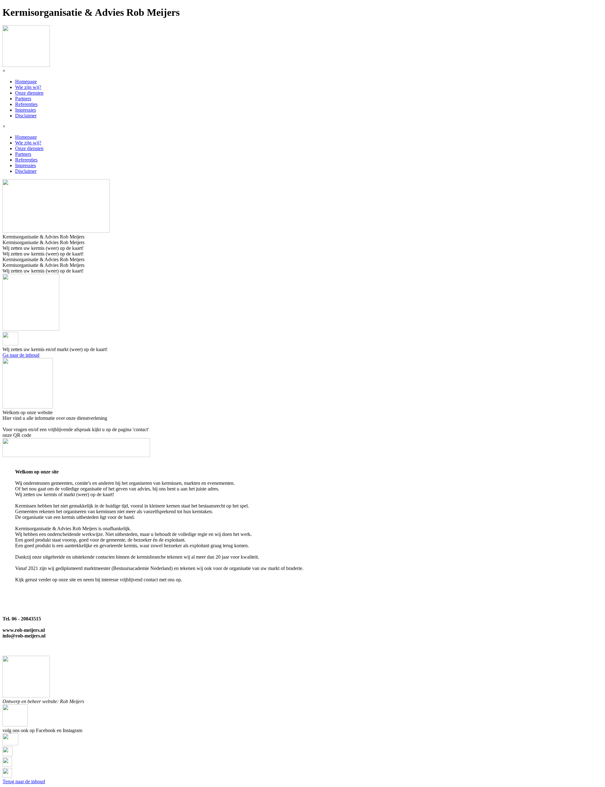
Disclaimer (26, 115)
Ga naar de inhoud (21, 355)
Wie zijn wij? (28, 87)
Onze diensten (29, 93)
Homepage (26, 81)
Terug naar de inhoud (24, 781)
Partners (23, 98)
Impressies (25, 110)
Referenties (26, 104)
